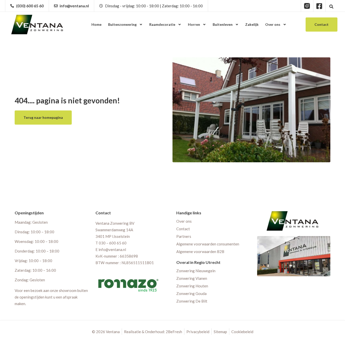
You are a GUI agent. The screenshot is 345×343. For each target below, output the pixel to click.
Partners (183, 236)
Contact (183, 228)
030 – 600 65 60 (113, 243)
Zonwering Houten (192, 286)
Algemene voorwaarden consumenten (207, 244)
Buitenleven (223, 24)
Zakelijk (252, 24)
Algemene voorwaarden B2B (200, 251)
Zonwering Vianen (191, 278)
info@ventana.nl (112, 249)
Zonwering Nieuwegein (195, 270)
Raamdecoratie (162, 24)
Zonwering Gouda (191, 293)
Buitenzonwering (122, 24)
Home (96, 24)
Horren (194, 24)
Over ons (272, 24)
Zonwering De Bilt (191, 301)
